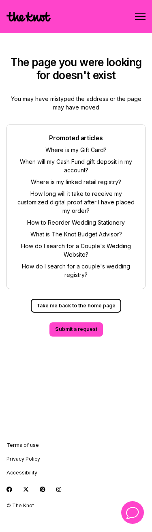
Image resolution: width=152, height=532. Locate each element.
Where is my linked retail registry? (76, 181)
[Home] (28, 16)
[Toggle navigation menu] (140, 17)
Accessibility (21, 473)
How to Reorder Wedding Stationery (76, 222)
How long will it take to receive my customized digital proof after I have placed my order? (76, 202)
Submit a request (76, 329)
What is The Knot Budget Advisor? (76, 234)
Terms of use (22, 445)
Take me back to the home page (76, 305)
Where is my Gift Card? (76, 149)
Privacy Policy (23, 459)
